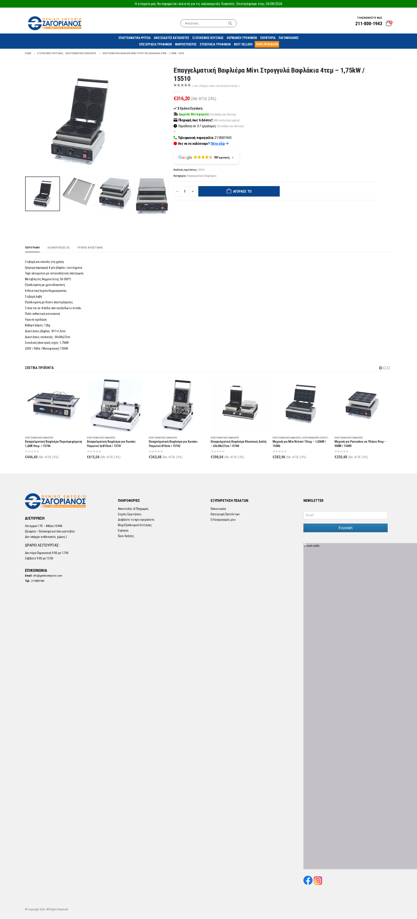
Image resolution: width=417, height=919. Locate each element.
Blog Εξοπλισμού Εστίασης (135, 525)
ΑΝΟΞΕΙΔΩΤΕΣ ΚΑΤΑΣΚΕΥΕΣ (171, 38)
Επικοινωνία (218, 508)
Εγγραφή (345, 528)
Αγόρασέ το (242, 191)
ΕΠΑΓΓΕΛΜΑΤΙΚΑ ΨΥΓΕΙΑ (135, 38)
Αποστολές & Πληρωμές (133, 508)
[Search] (230, 23)
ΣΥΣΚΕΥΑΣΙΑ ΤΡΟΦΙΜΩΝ (215, 44)
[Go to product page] (54, 405)
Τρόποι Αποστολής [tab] (90, 247)
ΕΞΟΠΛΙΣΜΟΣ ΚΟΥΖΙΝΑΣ (207, 38)
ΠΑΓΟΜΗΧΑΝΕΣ (289, 38)
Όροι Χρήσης (126, 536)
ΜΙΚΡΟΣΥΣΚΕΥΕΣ (186, 44)
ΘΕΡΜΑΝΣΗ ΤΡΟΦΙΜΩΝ (242, 38)
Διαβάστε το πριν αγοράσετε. (136, 519)
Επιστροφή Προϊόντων (225, 514)
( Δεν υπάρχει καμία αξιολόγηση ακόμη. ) (216, 85)
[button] (26, 120)
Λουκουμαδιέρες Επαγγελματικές (320, 438)
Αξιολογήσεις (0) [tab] (58, 247)
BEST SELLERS (243, 44)
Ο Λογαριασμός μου (223, 519)
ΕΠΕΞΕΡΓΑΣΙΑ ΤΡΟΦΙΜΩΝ (155, 44)
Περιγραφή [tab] (32, 247)
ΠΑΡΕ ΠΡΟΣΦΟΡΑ (267, 44)
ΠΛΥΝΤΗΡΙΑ (267, 38)
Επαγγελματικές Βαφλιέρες (202, 175)
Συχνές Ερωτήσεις (130, 514)
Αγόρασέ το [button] (75, 385)
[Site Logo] (55, 23)
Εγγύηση (123, 530)
